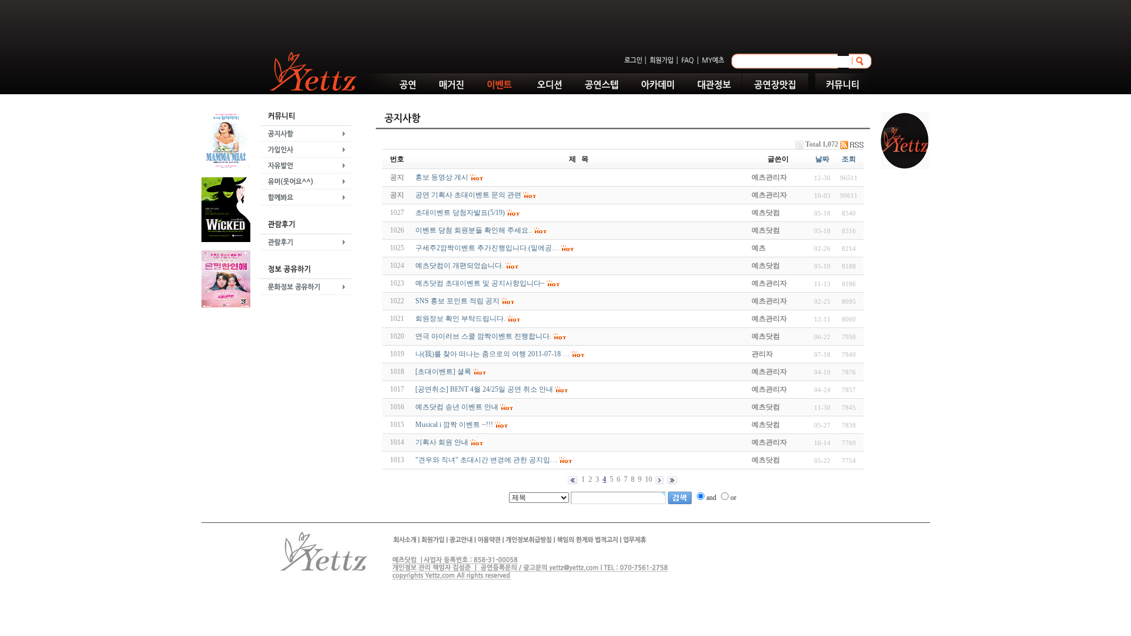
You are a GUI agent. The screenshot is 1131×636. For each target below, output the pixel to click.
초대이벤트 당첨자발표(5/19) (460, 212)
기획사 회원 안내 (441, 442)
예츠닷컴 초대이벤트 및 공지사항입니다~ (480, 283)
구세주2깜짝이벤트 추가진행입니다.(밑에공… (487, 248)
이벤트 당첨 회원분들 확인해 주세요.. (473, 230)
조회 (849, 159)
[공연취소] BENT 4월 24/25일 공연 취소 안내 (484, 389)
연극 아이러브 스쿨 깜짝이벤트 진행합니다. (483, 336)
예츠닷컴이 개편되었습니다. (459, 265)
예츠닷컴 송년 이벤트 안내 (456, 407)
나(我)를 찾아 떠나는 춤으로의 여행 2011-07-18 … (492, 354)
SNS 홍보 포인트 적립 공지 (457, 301)
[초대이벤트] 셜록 (443, 371)
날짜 (822, 159)
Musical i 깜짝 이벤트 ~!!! (454, 424)
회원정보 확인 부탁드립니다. (460, 318)
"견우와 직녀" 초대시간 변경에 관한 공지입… (486, 460)
